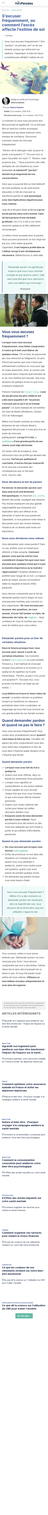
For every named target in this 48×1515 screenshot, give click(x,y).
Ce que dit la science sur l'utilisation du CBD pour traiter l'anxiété (23, 1307)
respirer (32, 617)
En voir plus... (24, 1316)
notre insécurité (18, 660)
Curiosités (6, 1265)
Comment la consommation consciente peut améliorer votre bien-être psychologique (21, 1163)
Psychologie (7, 1195)
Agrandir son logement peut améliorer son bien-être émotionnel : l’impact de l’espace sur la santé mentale (24, 1049)
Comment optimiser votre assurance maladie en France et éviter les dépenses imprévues (24, 1087)
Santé (4, 1081)
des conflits (39, 495)
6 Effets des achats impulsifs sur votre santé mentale (21, 1200)
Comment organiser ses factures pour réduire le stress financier (21, 1234)
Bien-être (5, 10)
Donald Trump (31, 392)
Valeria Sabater (17, 102)
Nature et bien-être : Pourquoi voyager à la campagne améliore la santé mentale (23, 1125)
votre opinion (21, 850)
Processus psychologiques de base (17, 1303)
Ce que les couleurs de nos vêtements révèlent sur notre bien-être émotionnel (23, 1270)
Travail (5, 1230)
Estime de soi (17, 10)
